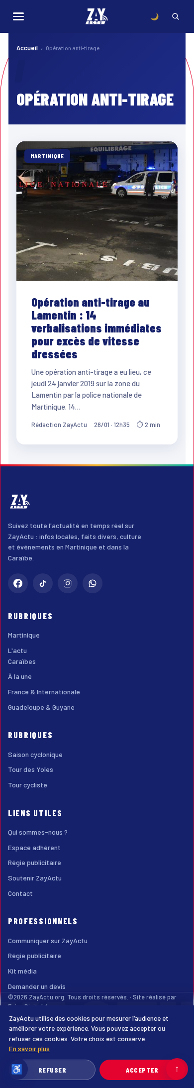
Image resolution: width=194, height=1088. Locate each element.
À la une (20, 676)
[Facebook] (18, 583)
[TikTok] (43, 583)
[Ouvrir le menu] (18, 16)
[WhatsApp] (92, 583)
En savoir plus (29, 1048)
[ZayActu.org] (97, 16)
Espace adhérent (34, 847)
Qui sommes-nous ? (38, 832)
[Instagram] (68, 583)
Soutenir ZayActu (35, 877)
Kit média (22, 971)
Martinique (24, 635)
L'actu (17, 650)
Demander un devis (37, 986)
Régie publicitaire (34, 862)
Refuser (52, 1070)
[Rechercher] (175, 16)
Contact (20, 893)
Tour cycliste (27, 784)
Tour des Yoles (30, 769)
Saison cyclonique (35, 754)
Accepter (142, 1070)
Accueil (27, 48)
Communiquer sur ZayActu (48, 940)
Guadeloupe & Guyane (41, 707)
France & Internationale (44, 691)
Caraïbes (22, 661)
